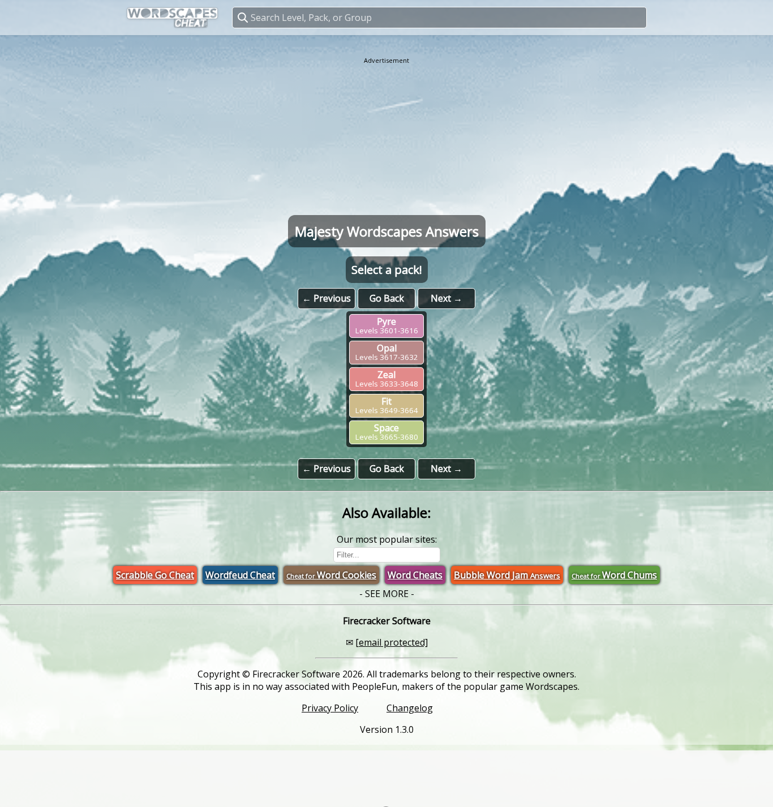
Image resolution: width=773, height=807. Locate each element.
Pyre (386, 325)
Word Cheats (415, 575)
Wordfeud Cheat (240, 575)
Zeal (386, 378)
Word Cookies (331, 575)
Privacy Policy (330, 708)
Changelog (409, 708)
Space (386, 432)
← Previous (326, 298)
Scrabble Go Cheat (155, 575)
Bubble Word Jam (507, 575)
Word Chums (614, 575)
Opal (386, 352)
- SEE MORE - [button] (386, 593)
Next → (446, 298)
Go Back (387, 298)
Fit (386, 405)
